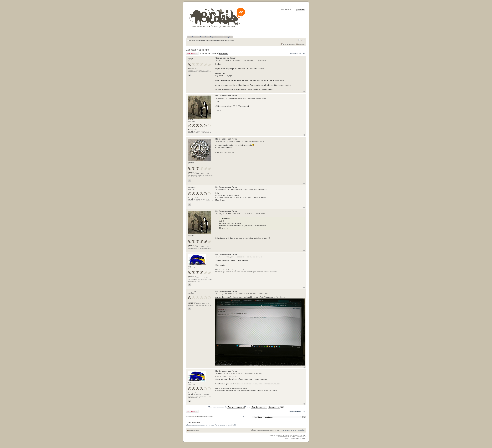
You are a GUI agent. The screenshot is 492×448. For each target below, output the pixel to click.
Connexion (301, 44)
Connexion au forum (197, 49)
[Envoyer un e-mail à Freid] (189, 284)
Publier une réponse (192, 52)
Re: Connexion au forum (226, 96)
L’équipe (253, 430)
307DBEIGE (222, 189)
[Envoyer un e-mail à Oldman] (189, 75)
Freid (220, 257)
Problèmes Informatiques (225, 40)
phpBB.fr (288, 436)
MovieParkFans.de (299, 435)
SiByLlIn (221, 98)
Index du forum (194, 40)
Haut (304, 91)
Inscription (292, 44)
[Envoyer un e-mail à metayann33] (189, 308)
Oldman (221, 61)
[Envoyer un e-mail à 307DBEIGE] (189, 204)
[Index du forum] (217, 17)
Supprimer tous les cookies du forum (268, 430)
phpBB (293, 438)
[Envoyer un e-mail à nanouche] (189, 180)
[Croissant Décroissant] (276, 407)
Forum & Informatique (208, 40)
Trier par (248, 407)
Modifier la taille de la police (303, 40)
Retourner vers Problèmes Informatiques (200, 416)
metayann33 (223, 294)
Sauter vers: (247, 417)
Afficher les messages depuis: (217, 407)
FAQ (284, 44)
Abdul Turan (289, 435)
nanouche (222, 141)
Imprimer (299, 40)
